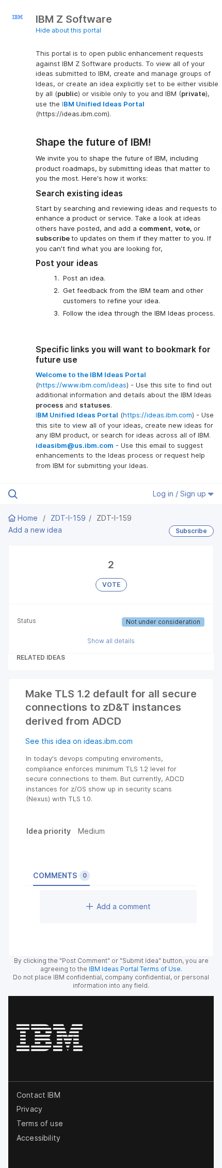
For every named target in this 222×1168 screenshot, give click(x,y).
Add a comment (124, 906)
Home (27, 517)
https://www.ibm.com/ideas (82, 385)
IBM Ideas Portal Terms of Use (135, 969)
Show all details (111, 641)
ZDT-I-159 (68, 517)
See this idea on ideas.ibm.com (79, 741)
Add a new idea (35, 529)
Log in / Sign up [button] (180, 493)
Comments (60, 875)
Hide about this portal (68, 30)
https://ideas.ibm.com (157, 415)
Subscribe (191, 531)
